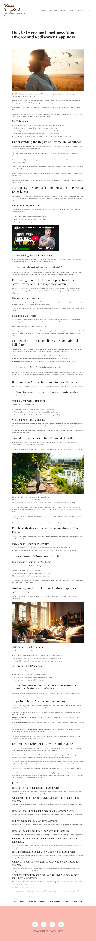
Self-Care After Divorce (67, 891)
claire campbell (37, 41)
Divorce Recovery (39, 890)
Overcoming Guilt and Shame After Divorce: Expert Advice (33, 901)
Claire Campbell (12, 8)
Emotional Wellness (53, 890)
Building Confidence (25, 890)
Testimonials (81, 10)
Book (71, 10)
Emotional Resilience (27, 888)
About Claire (53, 10)
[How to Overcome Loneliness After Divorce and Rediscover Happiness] (48, 51)
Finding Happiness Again (69, 890)
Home (43, 10)
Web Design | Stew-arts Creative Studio (48, 931)
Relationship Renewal (49, 891)
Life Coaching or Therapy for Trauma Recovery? (67, 901)
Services (63, 10)
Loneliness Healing (18, 891)
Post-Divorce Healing (34, 891)
